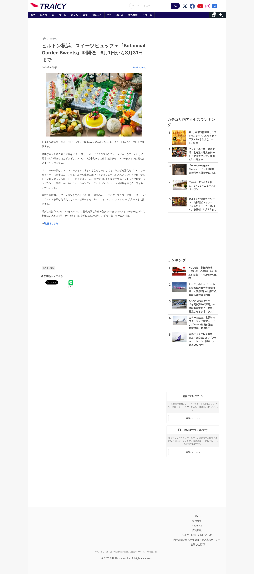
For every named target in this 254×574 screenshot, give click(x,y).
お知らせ (197, 516)
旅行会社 (97, 14)
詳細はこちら (51, 223)
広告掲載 (197, 530)
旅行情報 (133, 14)
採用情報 (197, 520)
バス (109, 14)
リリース (147, 14)
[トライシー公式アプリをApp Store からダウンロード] (47, 532)
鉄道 (85, 14)
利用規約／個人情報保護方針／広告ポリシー (196, 539)
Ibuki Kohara (139, 67)
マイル (62, 14)
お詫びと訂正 (198, 544)
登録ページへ (193, 418)
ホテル (74, 14)
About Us (197, 525)
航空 (33, 14)
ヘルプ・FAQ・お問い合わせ (197, 535)
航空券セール (47, 14)
